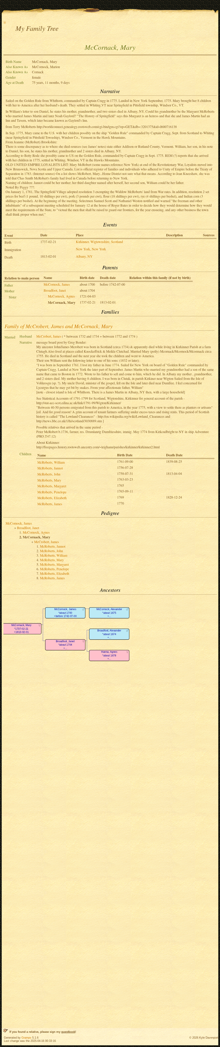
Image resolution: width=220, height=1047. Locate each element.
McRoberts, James (49, 504)
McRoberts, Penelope (51, 492)
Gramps (26, 1037)
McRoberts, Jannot (50, 468)
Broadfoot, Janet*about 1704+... (65, 645)
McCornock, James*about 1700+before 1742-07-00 (65, 613)
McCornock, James (57, 284)
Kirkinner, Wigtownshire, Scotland (99, 241)
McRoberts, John (48, 474)
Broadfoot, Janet (55, 290)
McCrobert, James (48, 336)
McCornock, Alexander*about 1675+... (109, 613)
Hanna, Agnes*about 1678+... (109, 655)
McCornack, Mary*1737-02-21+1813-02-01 (21, 629)
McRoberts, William (51, 462)
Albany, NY (84, 256)
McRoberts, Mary (49, 480)
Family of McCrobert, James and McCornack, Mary (59, 326)
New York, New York (91, 249)
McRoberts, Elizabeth (52, 497)
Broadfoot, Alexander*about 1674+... (109, 634)
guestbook (68, 1031)
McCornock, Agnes (61, 296)
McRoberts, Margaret (51, 486)
